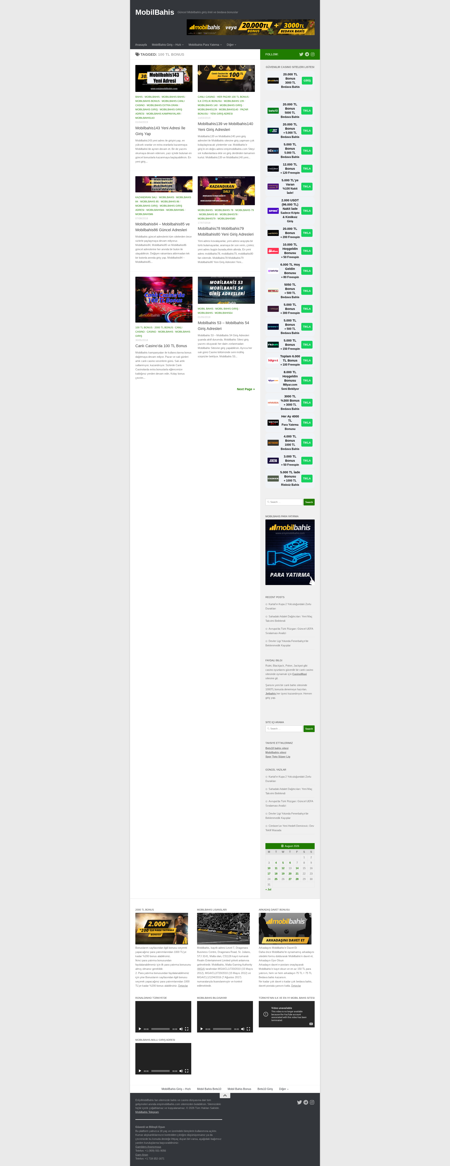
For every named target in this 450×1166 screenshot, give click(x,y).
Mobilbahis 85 (149, 201)
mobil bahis (205, 308)
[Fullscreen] (186, 1029)
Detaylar (183, 985)
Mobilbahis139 (207, 109)
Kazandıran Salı (146, 197)
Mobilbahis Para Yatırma (204, 44)
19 (283, 873)
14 (297, 868)
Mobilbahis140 (228, 109)
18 (276, 873)
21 (297, 873)
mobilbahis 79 (244, 210)
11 (276, 868)
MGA (201, 968)
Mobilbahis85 (175, 210)
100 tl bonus (143, 327)
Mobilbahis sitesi (275, 752)
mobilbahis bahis (173, 96)
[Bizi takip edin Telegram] (307, 54)
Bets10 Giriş (265, 1088)
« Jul (268, 889)
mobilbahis (152, 96)
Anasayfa (141, 44)
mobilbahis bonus (147, 101)
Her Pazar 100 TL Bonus (233, 96)
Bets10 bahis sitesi (276, 748)
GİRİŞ (307, 80)
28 (297, 879)
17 (269, 873)
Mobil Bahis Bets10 (209, 1088)
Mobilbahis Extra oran (162, 105)
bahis (139, 96)
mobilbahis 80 (208, 214)
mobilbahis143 (145, 117)
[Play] (140, 1029)
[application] (163, 1016)
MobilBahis (154, 12)
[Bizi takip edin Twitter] (301, 54)
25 (276, 879)
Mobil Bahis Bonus (239, 1088)
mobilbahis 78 (224, 210)
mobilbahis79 (207, 218)
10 (269, 868)
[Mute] (181, 1029)
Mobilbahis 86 (170, 201)
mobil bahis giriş (226, 308)
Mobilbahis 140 (208, 105)
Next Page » (246, 389)
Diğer (230, 44)
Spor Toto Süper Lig (277, 756)
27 (290, 879)
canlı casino (206, 96)
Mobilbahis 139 (234, 101)
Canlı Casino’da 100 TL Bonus (161, 346)
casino (151, 331)
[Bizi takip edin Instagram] (312, 54)
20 (290, 873)
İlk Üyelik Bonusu (210, 101)
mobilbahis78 (228, 214)
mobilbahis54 (224, 312)
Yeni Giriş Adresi (221, 113)
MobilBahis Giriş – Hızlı (166, 44)
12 (283, 868)
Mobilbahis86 (144, 214)
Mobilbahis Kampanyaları (163, 113)
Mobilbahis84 (155, 210)
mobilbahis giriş (146, 109)
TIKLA (307, 110)
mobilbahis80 (226, 218)
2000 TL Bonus (164, 327)
